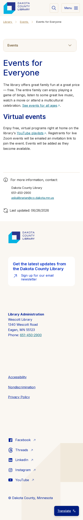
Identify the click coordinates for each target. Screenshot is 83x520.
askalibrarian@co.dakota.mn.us (32, 198)
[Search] (54, 8)
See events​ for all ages (39, 105)
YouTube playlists (30, 133)
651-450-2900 (31, 335)
